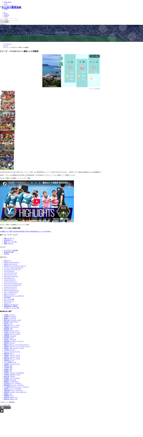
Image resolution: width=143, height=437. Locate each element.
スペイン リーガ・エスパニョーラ (13, 267)
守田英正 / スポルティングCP (12, 374)
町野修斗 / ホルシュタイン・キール (14, 348)
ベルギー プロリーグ (10, 280)
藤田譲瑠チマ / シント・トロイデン (14, 385)
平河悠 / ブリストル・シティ (12, 332)
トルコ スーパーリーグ (10, 287)
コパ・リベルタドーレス (11, 292)
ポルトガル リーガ (9, 278)
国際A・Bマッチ (8, 243)
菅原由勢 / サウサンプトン (11, 321)
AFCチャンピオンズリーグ (11, 290)
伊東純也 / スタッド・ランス (12, 355)
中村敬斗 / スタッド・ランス (12, 357)
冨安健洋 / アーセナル (10, 316)
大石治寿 (15, 231)
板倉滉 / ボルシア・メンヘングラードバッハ (16, 344)
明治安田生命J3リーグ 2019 (38, 231)
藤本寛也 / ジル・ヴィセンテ (12, 378)
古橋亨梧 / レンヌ (9, 360)
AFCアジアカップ (9, 301)
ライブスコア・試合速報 (11, 250)
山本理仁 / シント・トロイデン (12, 388)
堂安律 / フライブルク (10, 339)
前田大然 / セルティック (11, 397)
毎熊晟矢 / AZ (8, 371)
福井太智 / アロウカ (9, 376)
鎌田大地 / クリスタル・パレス (12, 320)
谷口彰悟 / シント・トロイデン (12, 383)
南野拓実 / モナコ (9, 353)
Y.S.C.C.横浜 (9, 231)
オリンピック (7, 302)
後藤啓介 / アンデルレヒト (11, 381)
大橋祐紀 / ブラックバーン (11, 327)
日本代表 (6, 254)
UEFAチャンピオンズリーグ (12, 262)
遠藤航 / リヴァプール (10, 318)
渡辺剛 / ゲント (8, 394)
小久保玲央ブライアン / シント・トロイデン (16, 387)
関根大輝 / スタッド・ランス (12, 358)
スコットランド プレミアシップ (13, 283)
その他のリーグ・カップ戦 (11, 308)
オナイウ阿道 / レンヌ (10, 362)
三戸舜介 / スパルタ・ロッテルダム (14, 372)
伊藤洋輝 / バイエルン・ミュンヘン (14, 341)
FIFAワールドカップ (9, 294)
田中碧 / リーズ (8, 323)
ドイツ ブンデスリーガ (10, 273)
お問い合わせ (7, 2)
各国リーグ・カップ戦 (10, 242)
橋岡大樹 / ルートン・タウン (12, 325)
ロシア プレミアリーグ (10, 288)
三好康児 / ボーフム (9, 350)
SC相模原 (2, 231)
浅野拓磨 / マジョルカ (10, 336)
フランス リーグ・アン (10, 274)
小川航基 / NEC (8, 367)
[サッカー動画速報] (10, 7)
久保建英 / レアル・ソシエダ (12, 334)
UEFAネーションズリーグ (11, 304)
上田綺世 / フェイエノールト (12, 364)
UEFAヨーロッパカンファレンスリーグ (15, 266)
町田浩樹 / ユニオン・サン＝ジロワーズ (15, 392)
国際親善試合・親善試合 (11, 306)
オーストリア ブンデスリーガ (12, 285)
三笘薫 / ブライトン (9, 314)
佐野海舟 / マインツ (9, 343)
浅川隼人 (48, 231)
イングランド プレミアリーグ (12, 269)
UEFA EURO (7, 297)
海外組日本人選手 (9, 252)
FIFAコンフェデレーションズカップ (14, 295)
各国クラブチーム (9, 238)
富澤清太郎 (21, 231)
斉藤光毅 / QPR (8, 329)
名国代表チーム (8, 240)
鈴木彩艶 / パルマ (9, 337)
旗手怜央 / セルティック (11, 399)
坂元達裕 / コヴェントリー (11, 330)
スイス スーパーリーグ (10, 281)
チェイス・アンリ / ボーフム (12, 351)
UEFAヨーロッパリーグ (10, 264)
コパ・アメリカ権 (9, 299)
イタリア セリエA (9, 271)
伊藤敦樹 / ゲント (9, 395)
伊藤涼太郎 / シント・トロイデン (13, 390)
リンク (6, 4)
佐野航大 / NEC (8, 365)
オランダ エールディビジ (11, 276)
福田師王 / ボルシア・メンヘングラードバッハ (17, 346)
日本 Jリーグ (7, 260)
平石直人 (27, 231)
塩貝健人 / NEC (8, 369)
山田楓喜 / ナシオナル (10, 380)
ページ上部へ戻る (5, 405)
